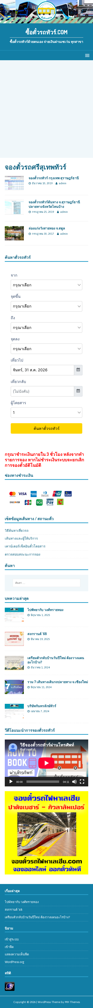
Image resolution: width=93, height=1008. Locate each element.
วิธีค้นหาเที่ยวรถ (16, 530)
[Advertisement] (46, 109)
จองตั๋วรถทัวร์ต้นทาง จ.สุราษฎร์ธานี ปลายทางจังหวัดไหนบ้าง (54, 204)
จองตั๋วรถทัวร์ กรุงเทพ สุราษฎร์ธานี (54, 178)
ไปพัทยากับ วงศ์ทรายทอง (45, 610)
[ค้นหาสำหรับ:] (46, 583)
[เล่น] (11, 781)
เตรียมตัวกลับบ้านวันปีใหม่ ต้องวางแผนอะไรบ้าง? (37, 917)
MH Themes (72, 1002)
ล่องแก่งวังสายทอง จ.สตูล (47, 228)
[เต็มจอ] (82, 781)
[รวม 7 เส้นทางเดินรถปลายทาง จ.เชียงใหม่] (14, 691)
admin (62, 183)
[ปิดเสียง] (74, 781)
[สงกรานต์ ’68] (14, 643)
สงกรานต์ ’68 (37, 634)
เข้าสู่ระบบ (12, 939)
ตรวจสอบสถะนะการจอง (22, 554)
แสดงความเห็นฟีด (17, 954)
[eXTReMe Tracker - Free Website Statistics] (10, 988)
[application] (46, 763)
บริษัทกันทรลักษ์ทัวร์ (41, 706)
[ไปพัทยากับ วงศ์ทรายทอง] (14, 619)
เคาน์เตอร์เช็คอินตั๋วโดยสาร (25, 546)
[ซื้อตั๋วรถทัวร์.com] (46, 20)
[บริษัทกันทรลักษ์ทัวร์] (14, 715)
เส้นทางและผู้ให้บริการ (21, 538)
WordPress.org (14, 962)
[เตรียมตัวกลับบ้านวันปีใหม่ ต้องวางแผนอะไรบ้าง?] (14, 667)
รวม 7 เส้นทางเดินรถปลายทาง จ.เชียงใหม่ (57, 682)
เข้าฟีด (9, 947)
